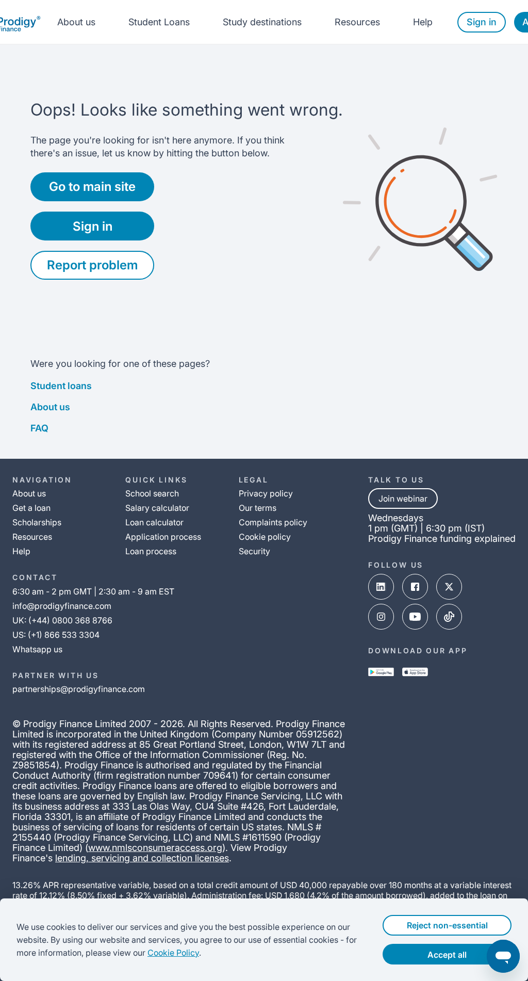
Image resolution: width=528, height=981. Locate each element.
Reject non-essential (447, 925)
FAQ (39, 428)
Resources (357, 22)
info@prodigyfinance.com (61, 606)
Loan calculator (154, 522)
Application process (163, 537)
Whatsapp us (37, 649)
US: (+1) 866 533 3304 (56, 635)
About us (76, 22)
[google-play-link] (381, 672)
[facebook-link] (415, 587)
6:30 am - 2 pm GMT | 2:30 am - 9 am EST (93, 591)
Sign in (482, 22)
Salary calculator (157, 508)
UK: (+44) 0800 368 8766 (62, 620)
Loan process (150, 551)
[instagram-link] (381, 617)
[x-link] (449, 587)
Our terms (257, 508)
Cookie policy (265, 537)
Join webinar (402, 498)
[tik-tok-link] (449, 617)
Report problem (92, 265)
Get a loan (31, 508)
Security (254, 551)
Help (423, 22)
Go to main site (92, 186)
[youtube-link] (415, 617)
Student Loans (159, 22)
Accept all (447, 955)
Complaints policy (273, 522)
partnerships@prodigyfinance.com (78, 689)
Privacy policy (266, 493)
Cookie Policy (173, 952)
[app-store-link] (415, 672)
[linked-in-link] (381, 587)
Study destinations (262, 22)
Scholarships (36, 522)
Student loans (61, 385)
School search (152, 493)
